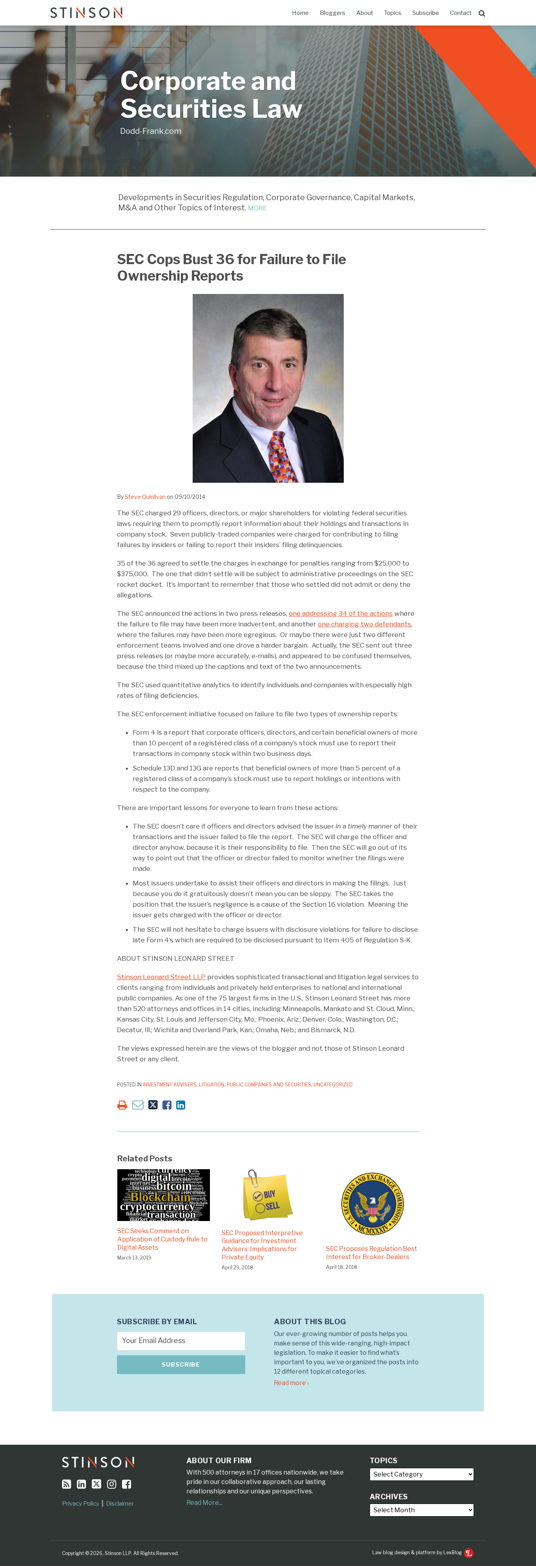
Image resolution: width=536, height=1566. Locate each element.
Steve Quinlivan (145, 496)
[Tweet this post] (153, 1105)
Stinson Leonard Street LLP (161, 977)
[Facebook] (126, 1484)
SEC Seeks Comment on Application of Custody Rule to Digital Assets (162, 1239)
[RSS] (66, 1484)
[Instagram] (111, 1484)
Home (300, 12)
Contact (461, 12)
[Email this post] (138, 1104)
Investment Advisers (170, 1085)
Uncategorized (333, 1085)
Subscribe (425, 12)
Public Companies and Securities (269, 1085)
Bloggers (332, 12)
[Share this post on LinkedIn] (180, 1105)
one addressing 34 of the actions (341, 613)
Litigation (211, 1085)
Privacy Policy (80, 1503)
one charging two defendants (364, 624)
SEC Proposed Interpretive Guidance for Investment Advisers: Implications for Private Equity (262, 1245)
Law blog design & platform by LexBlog (417, 1552)
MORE (257, 208)
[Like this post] (166, 1105)
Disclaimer (120, 1503)
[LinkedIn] (81, 1484)
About (364, 12)
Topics (392, 12)
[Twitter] (96, 1483)
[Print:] (122, 1105)
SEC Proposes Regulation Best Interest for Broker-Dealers (371, 1253)
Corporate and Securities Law (211, 94)
